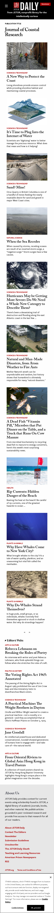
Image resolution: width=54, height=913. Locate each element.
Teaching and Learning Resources (22, 853)
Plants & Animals (15, 543)
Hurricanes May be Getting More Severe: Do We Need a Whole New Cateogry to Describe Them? (27, 302)
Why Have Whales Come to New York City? (25, 550)
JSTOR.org (9, 870)
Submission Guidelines (17, 840)
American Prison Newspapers (20, 857)
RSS (7, 861)
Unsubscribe (11, 844)
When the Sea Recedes (23, 242)
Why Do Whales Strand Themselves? (24, 608)
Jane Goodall (14, 733)
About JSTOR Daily (15, 827)
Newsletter (45, 4)
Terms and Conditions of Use (29, 870)
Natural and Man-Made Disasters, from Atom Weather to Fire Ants (25, 364)
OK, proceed (35, 907)
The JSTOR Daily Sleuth (17, 848)
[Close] (51, 877)
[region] (27, 893)
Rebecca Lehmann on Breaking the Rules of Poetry (26, 651)
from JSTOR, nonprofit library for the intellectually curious (27, 14)
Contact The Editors (15, 832)
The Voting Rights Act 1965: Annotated (26, 677)
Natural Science (14, 237)
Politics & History (13, 671)
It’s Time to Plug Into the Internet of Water (25, 134)
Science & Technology (17, 72)
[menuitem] (45, 4)
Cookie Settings (18, 907)
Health (10, 487)
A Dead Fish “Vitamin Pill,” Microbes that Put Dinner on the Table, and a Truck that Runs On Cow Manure (26, 430)
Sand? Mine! (16, 188)
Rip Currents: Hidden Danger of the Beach (23, 494)
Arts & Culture (12, 645)
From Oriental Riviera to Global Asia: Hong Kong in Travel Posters (25, 762)
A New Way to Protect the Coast (26, 79)
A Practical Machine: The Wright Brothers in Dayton (25, 706)
